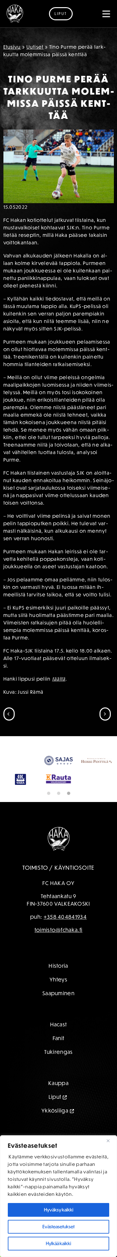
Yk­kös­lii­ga (54, 1110)
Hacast (58, 1024)
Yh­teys (58, 979)
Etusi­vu (12, 47)
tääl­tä (59, 679)
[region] (58, 1196)
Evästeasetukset (58, 1227)
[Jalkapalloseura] (15, 13)
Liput (61, 13)
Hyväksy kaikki (58, 1210)
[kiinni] (110, 1140)
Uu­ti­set (35, 47)
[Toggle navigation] (106, 13)
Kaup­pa (58, 1083)
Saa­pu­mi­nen (58, 993)
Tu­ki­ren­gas (58, 1052)
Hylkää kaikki (58, 1243)
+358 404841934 (65, 916)
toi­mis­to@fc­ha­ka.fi (58, 930)
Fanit (59, 1038)
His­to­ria (58, 965)
